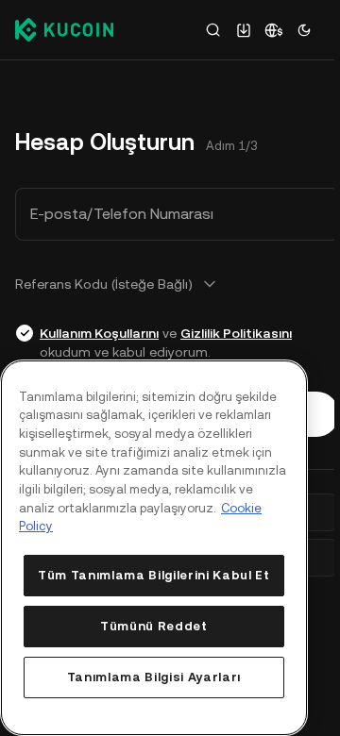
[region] (154, 548)
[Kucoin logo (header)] (64, 29)
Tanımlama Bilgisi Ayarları (154, 677)
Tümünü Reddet (154, 626)
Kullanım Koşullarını (99, 333)
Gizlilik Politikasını (236, 333)
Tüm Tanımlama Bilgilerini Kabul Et (153, 575)
